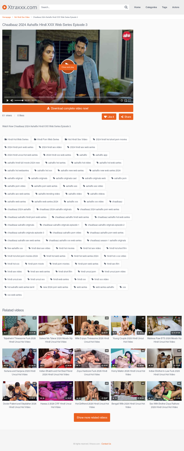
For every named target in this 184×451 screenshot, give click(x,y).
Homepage (6, 17)
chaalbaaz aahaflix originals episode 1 (60, 224)
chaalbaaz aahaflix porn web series (106, 232)
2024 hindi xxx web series (58, 154)
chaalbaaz (117, 201)
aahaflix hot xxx (44, 170)
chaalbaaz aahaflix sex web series (23, 240)
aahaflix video (75, 193)
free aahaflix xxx (15, 248)
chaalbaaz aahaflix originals (20, 224)
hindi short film (65, 271)
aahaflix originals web (95, 178)
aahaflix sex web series (18, 193)
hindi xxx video (101, 279)
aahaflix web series (16, 201)
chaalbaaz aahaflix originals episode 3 (25, 232)
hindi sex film (112, 263)
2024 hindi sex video (51, 147)
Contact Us (106, 443)
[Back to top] (176, 441)
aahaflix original (15, 178)
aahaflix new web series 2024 (106, 170)
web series (81, 287)
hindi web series (61, 279)
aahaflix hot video (82, 162)
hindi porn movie (35, 263)
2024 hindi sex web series (82, 147)
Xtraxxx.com (22, 7)
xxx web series (14, 294)
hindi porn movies (60, 263)
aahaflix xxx (72, 201)
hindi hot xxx (13, 263)
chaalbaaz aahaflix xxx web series (64, 240)
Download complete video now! (69, 108)
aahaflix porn (120, 178)
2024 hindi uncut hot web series (22, 154)
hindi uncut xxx (37, 279)
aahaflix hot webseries (18, 170)
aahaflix (83, 154)
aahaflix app (101, 154)
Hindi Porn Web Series (48, 139)
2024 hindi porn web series (20, 147)
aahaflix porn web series (45, 186)
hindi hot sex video (92, 248)
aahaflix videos (97, 193)
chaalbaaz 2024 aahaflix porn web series (99, 209)
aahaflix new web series (72, 170)
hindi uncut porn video (115, 271)
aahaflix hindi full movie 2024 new (23, 162)
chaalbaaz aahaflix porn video (66, 232)
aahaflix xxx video (95, 201)
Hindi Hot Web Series (17, 139)
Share (127, 116)
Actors (175, 7)
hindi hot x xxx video (116, 256)
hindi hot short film (118, 248)
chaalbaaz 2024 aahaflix (19, 209)
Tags (164, 7)
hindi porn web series (87, 263)
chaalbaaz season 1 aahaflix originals (108, 240)
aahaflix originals (39, 178)
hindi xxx (81, 279)
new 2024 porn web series (55, 287)
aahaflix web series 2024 (46, 201)
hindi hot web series (55, 256)
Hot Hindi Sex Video (22, 17)
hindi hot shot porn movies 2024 (22, 256)
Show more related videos (92, 417)
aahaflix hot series (57, 162)
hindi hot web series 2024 (85, 256)
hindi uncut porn (88, 271)
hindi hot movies (66, 248)
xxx (124, 287)
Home (137, 7)
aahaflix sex (71, 186)
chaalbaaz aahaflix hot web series (113, 217)
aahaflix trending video (49, 193)
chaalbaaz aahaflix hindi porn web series (26, 217)
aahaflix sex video (94, 186)
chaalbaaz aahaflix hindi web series (71, 217)
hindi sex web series (40, 271)
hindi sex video (14, 271)
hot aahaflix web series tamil (20, 287)
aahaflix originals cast (65, 178)
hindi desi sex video (40, 248)
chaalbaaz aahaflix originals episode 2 (105, 224)
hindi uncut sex (14, 279)
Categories (151, 7)
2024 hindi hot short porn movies (111, 139)
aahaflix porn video (16, 186)
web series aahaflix (104, 287)
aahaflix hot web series (110, 162)
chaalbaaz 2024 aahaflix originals (55, 209)
